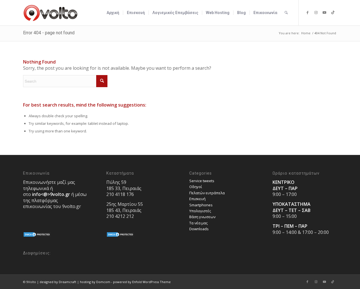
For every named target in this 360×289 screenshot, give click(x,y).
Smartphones (201, 204)
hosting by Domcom (95, 282)
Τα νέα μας (198, 222)
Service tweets (201, 180)
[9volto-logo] (50, 12)
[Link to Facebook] (307, 12)
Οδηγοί (195, 186)
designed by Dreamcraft (58, 282)
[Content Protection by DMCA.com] (37, 235)
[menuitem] (113, 12)
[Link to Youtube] (324, 12)
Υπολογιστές (200, 210)
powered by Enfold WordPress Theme (142, 282)
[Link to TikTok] (332, 12)
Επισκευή (197, 198)
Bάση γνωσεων (202, 216)
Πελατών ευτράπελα (207, 192)
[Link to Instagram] (316, 12)
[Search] (286, 12)
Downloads (199, 228)
